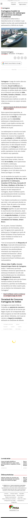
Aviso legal (20, 497)
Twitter (18, 57)
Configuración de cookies (10, 500)
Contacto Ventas (14, 493)
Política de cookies (22, 498)
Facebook (15, 57)
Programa (13, 4)
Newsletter (21, 493)
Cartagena (6, 8)
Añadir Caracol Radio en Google (13, 63)
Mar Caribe (18, 329)
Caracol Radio (7, 3)
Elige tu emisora (22, 4)
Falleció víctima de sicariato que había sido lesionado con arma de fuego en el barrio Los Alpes (10, 479)
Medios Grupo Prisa (14, 510)
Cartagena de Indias (8, 324)
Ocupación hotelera (7, 329)
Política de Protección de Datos (9, 498)
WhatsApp (25, 57)
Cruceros (5, 326)
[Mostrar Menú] (1, 3)
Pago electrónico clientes (9, 495)
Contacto (6, 493)
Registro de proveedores (10, 497)
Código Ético (14, 502)
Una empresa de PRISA (14, 507)
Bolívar (17, 324)
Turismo (13, 326)
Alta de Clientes (20, 495)
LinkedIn (22, 57)
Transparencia (20, 500)
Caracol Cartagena (7, 52)
